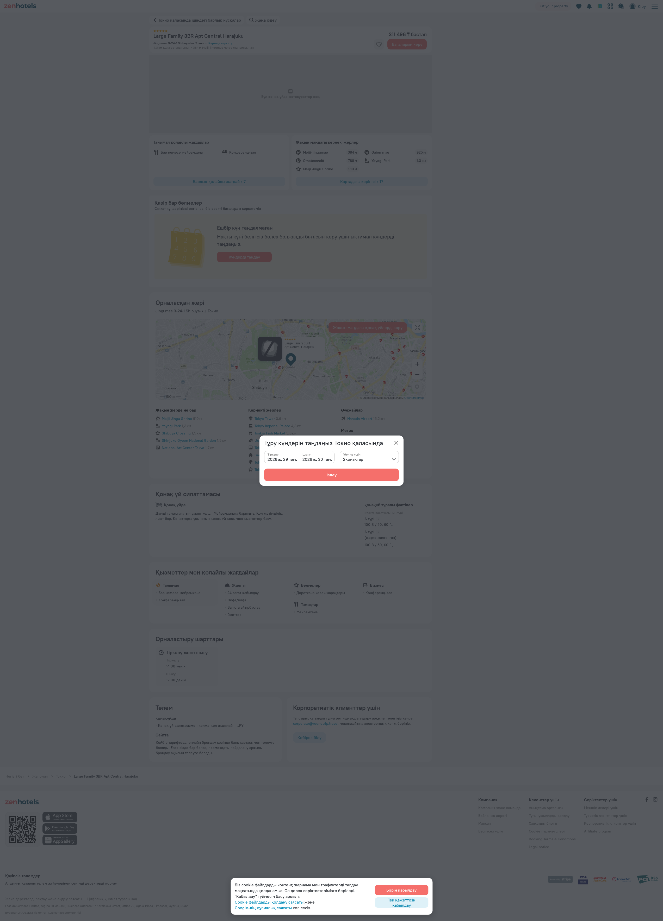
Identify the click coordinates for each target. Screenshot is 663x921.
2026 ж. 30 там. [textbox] (317, 459)
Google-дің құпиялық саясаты (263, 907)
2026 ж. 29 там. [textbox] (282, 459)
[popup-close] (396, 443)
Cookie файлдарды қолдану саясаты (269, 902)
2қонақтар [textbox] (353, 459)
